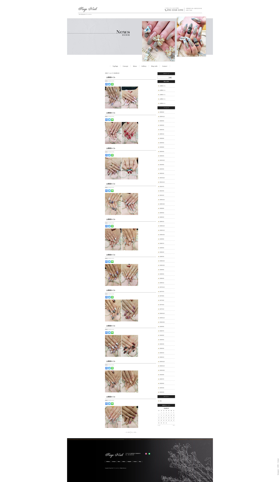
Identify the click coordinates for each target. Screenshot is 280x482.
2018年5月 (162, 274)
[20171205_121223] (130, 214)
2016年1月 (162, 357)
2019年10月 (162, 234)
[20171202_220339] (113, 249)
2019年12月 (162, 225)
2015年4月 (162, 387)
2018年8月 (162, 269)
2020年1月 (162, 221)
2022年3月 (162, 173)
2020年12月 (162, 199)
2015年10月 (162, 370)
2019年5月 (162, 247)
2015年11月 (162, 365)
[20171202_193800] (130, 285)
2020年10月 (162, 204)
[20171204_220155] (130, 178)
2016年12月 (162, 313)
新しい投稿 (134, 432)
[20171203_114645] (130, 249)
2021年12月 (162, 177)
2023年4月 (162, 151)
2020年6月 (162, 212)
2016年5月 (162, 339)
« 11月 (159, 425)
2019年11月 (162, 230)
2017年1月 (162, 309)
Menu (135, 66)
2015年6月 (162, 383)
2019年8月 (162, 239)
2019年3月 (162, 256)
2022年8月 (162, 164)
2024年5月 (162, 142)
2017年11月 (162, 287)
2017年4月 (162, 300)
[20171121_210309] (130, 427)
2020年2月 (162, 217)
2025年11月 (162, 116)
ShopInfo (154, 66)
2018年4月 (162, 278)
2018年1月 (162, 282)
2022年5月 (162, 169)
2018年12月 (162, 260)
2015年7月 (162, 379)
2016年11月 (162, 317)
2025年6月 (162, 120)
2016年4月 (162, 344)
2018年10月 (162, 265)
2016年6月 (162, 335)
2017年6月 (162, 295)
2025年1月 (162, 134)
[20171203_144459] (113, 214)
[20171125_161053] (130, 356)
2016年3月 (162, 348)
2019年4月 (162, 252)
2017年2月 (162, 304)
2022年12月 (162, 160)
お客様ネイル (110, 77)
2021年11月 (162, 182)
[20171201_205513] (113, 285)
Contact (165, 66)
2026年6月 (162, 112)
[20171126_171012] (113, 320)
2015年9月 (162, 374)
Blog (140, 461)
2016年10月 (162, 322)
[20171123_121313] (130, 391)
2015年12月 (162, 361)
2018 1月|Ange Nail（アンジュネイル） (85, 14)
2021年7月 (162, 186)
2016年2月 (162, 352)
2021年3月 (162, 190)
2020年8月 (162, 208)
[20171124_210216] (113, 356)
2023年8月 (162, 147)
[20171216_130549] (130, 107)
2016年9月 (162, 326)
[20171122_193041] (113, 391)
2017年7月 (162, 291)
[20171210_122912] (130, 143)
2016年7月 (162, 330)
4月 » (174, 425)
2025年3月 (162, 129)
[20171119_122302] (113, 427)
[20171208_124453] (113, 143)
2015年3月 (162, 392)
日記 (161, 400)
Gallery (144, 66)
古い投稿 (127, 432)
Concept (125, 66)
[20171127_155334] (130, 320)
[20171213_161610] (113, 107)
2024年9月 (162, 138)
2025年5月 (162, 125)
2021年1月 (162, 195)
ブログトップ (166, 73)
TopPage (115, 66)
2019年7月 (162, 243)
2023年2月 (162, 155)
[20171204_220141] (113, 178)
